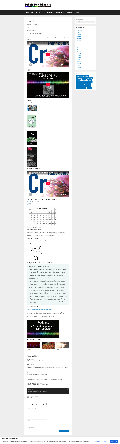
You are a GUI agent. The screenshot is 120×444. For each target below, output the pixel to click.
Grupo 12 (79, 40)
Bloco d (28, 204)
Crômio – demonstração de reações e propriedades (40, 309)
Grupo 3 (79, 55)
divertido (79, 80)
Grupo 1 (79, 34)
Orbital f (89, 86)
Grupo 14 (79, 44)
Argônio (29, 349)
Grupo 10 (79, 36)
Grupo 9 (79, 67)
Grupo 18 (79, 51)
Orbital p (79, 88)
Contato (78, 12)
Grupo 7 (79, 63)
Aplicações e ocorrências (82, 76)
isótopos (90, 82)
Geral (78, 32)
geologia (89, 80)
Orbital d (84, 86)
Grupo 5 (79, 59)
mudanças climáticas (86, 84)
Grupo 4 (79, 57)
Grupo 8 (79, 65)
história (78, 82)
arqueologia (79, 78)
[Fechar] (118, 438)
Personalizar (97, 441)
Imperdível (83, 82)
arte (85, 78)
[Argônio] (33, 345)
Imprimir (38, 12)
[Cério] (62, 345)
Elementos (30, 24)
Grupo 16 (79, 48)
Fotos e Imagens (48, 12)
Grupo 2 (79, 53)
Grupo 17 (79, 49)
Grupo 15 (79, 46)
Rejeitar (105, 441)
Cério (57, 349)
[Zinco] (48, 345)
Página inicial (29, 12)
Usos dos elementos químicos (64, 12)
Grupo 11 (79, 38)
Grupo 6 (36, 24)
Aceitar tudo (114, 441)
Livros (78, 84)
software (89, 88)
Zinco (43, 350)
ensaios (84, 80)
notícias (78, 86)
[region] (60, 440)
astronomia (89, 78)
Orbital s (84, 88)
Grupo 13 (79, 42)
